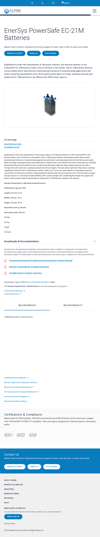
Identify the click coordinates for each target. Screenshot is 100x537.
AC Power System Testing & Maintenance (20, 391)
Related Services (27, 305)
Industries (9, 489)
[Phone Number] (43, 3)
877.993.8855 (50, 53)
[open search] (66, 3)
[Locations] (32, 3)
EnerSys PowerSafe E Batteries (37, 282)
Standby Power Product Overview (25, 273)
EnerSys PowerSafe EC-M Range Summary (29, 266)
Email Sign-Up (13, 516)
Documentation (11, 147)
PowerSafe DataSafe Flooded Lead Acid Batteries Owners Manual (40, 260)
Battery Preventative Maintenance (18, 387)
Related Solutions (12, 144)
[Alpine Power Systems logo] (12, 11)
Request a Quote (14, 53)
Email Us (34, 53)
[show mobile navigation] (94, 11)
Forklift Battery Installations (15, 377)
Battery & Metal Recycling (14, 401)
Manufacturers (11, 493)
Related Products (73, 305)
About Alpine (10, 480)
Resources (9, 498)
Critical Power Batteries (13, 290)
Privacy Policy (9, 523)
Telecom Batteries (11, 294)
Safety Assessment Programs (16, 396)
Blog (6, 502)
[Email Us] (53, 3)
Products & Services (13, 484)
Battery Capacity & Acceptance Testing (20, 382)
